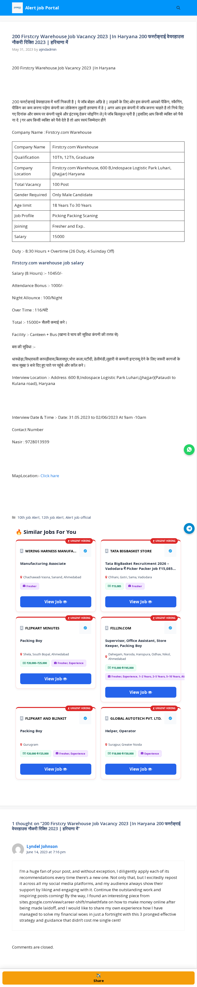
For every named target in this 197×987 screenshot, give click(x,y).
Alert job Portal (42, 8)
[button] (178, 8)
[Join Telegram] (189, 528)
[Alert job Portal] (17, 8)
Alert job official (78, 517)
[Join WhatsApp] (189, 449)
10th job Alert (29, 517)
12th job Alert (53, 517)
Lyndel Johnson (42, 846)
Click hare (50, 475)
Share (98, 978)
